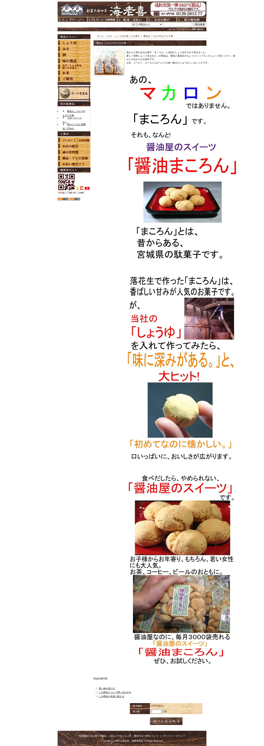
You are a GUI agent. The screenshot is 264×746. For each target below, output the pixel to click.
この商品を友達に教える (111, 696)
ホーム (172, 29)
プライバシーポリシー (173, 736)
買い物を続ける (107, 688)
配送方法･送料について (146, 736)
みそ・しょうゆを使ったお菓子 (123, 36)
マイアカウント (183, 29)
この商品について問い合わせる (115, 692)
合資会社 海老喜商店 (131, 740)
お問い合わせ (197, 29)
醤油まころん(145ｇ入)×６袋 (158, 36)
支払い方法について (120, 736)
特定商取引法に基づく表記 (92, 736)
